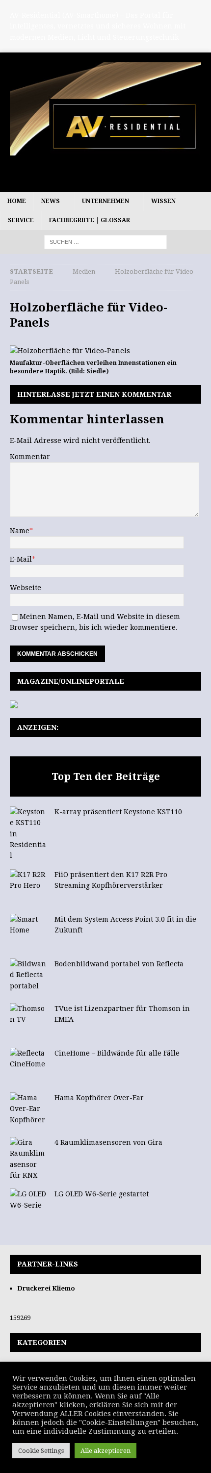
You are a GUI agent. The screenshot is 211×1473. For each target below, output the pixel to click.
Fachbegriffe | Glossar (89, 220)
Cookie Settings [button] (41, 1450)
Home (16, 201)
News (50, 201)
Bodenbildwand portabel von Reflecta (119, 964)
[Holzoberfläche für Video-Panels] (70, 351)
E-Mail (21, 559)
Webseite (25, 588)
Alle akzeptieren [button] (105, 1450)
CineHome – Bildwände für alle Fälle (117, 1053)
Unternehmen (105, 201)
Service (21, 220)
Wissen (163, 201)
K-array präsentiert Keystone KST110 (118, 812)
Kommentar (30, 457)
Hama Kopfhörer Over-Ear (99, 1098)
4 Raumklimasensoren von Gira (108, 1142)
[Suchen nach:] (105, 242)
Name (19, 531)
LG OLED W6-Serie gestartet (101, 1194)
